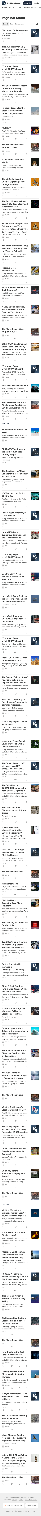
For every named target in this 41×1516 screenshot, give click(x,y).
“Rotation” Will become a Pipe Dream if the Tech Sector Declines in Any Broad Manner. (13, 1255)
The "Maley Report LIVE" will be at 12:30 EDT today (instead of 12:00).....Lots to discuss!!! (14, 1129)
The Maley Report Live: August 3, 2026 (13, 330)
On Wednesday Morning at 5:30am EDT (12, 34)
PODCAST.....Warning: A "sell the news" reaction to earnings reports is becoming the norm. (14, 702)
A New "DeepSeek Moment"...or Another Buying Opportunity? (12, 830)
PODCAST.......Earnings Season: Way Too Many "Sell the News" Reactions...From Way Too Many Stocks (14, 852)
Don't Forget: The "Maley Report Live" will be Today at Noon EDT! (14, 233)
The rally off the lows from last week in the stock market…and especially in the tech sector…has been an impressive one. (14, 353)
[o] (35, 147)
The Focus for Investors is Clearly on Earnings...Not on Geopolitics (14, 1053)
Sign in (36, 3)
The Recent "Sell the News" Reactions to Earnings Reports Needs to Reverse (15, 680)
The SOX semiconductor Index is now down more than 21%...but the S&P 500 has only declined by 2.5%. (15, 542)
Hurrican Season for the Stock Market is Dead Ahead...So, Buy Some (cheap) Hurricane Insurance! (13, 111)
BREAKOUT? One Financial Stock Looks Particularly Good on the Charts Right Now (14, 347)
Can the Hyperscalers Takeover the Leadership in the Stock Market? (15, 1031)
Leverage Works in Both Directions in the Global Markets (13, 1374)
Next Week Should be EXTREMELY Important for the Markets (14, 619)
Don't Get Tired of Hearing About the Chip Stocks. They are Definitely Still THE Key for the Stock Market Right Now (14, 945)
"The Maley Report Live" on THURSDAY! (14, 722)
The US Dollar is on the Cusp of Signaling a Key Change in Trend (13, 182)
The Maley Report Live (12, 871)
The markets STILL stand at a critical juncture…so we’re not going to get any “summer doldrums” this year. (13, 373)
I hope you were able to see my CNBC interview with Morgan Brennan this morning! (14, 1136)
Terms (21, 1500)
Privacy (14, 1500)
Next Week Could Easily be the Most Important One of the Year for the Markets (14, 599)
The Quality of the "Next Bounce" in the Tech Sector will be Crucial (15, 474)
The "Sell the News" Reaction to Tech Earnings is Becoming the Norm (14, 1075)
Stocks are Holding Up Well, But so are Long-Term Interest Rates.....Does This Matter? (15, 226)
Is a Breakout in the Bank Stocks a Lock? (13, 1233)
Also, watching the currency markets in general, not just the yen (14, 389)
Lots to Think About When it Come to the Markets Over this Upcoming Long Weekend (14, 1458)
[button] (4, 7)
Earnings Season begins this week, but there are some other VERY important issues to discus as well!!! (14, 973)
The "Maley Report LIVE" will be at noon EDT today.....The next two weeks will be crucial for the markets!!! (13, 766)
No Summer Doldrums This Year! (14, 430)
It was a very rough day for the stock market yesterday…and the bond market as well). (14, 625)
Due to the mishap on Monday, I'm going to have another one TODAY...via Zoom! (14, 645)
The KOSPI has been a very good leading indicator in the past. (14, 1114)
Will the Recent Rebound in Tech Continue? (15, 288)
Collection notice (31, 1500)
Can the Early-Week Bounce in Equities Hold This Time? (13, 577)
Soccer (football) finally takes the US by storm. (14, 1158)
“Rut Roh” (6, 128)
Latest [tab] (5, 24)
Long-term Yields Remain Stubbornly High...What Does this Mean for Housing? (14, 744)
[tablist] (13, 24)
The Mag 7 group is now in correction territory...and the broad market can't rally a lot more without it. (13, 1327)
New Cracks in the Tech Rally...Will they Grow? (13, 1353)
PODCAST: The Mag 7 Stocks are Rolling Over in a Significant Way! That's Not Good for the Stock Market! (15, 1277)
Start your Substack (14, 1505)
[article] (20, 36)
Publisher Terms (28, 1497)
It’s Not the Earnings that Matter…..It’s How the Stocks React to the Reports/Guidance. (14, 1011)
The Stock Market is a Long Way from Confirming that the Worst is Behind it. (15, 248)
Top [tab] (11, 24)
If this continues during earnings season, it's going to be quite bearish (14, 1082)
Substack (9, 1511)
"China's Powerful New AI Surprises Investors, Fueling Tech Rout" (15, 837)
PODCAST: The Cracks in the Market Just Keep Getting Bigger (14, 452)
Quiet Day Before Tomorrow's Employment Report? (14, 1173)
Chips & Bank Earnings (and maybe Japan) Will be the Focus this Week (14, 989)
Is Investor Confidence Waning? (13, 160)
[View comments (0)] (11, 1334)
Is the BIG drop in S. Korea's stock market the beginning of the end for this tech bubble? (15, 1381)
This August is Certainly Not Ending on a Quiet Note (15, 48)
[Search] (37, 24)
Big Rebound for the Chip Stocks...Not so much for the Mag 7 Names (14, 1321)
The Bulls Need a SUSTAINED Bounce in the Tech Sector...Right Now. (14, 788)
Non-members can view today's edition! (14, 1403)
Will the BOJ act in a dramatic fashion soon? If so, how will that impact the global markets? (15, 1213)
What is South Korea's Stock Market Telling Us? (14, 1108)
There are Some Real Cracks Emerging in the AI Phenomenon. (15, 1261)
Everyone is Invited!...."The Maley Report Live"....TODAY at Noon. (15, 1396)
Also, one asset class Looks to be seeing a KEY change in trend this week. (15, 1060)
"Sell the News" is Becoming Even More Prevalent (12, 903)
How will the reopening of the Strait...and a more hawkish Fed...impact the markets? (13, 1464)
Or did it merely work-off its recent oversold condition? (13, 294)
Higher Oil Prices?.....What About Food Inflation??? (14, 659)
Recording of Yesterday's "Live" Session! (14, 514)
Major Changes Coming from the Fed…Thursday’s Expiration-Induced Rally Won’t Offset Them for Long (14, 1438)
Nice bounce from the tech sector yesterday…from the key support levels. (15, 686)
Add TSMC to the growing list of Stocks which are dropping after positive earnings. (14, 910)
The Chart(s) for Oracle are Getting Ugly (15, 923)
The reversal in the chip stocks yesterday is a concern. (13, 188)
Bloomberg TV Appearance (15, 30)
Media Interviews (10, 884)
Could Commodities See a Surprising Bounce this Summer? (14, 1151)
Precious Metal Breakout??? (9, 269)
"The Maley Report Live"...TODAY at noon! (12, 67)
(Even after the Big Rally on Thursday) (12, 458)
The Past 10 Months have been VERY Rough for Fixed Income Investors (15, 204)
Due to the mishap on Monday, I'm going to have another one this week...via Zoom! (14, 728)
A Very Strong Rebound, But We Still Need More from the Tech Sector (13, 309)
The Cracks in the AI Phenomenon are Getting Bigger (14, 810)
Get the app (31, 1505)
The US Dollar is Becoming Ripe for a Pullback (14, 1417)
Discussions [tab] (19, 24)
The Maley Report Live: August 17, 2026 (13, 146)
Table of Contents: (9, 116)
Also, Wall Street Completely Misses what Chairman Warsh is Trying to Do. (14, 412)
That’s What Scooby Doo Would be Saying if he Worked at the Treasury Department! (14, 132)
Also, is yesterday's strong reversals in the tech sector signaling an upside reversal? (13, 1219)
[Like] (3, 338)
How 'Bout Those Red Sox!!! (15, 385)
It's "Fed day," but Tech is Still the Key (14, 494)
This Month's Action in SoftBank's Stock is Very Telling (13, 1298)
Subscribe (27, 3)
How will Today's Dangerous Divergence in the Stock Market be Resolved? (14, 535)
